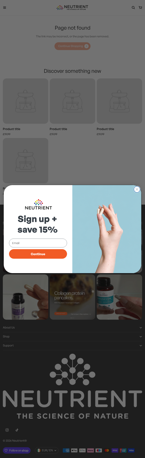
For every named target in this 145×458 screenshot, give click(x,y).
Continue (38, 254)
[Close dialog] (137, 189)
